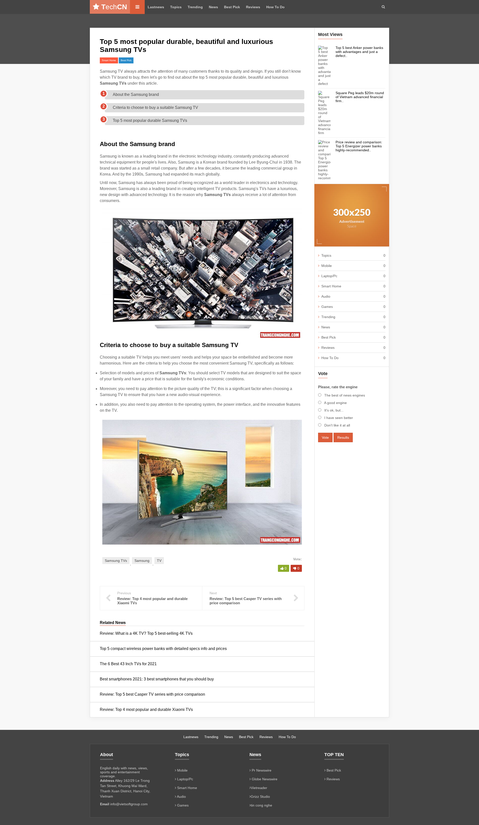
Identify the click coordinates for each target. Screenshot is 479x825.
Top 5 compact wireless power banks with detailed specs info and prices (163, 648)
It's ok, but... (333, 410)
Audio (353, 296)
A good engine (335, 403)
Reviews (253, 7)
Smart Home (109, 60)
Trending (195, 7)
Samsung (141, 561)
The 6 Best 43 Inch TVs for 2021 (128, 664)
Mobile (353, 266)
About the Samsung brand (136, 94)
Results (343, 437)
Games (353, 307)
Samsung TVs (116, 561)
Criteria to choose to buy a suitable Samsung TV (155, 107)
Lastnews (156, 7)
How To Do (275, 7)
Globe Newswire (264, 779)
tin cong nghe (261, 805)
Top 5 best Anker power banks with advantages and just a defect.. (359, 52)
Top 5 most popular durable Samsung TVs (150, 120)
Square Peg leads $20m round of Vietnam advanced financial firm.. (360, 97)
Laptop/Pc (353, 276)
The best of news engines (344, 395)
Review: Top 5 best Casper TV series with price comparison (152, 694)
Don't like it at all (336, 425)
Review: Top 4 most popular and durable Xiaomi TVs (146, 709)
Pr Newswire (261, 770)
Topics (176, 7)
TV (159, 561)
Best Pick (232, 7)
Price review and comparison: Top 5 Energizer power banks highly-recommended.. (359, 146)
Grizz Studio (260, 797)
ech (114, 7)
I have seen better (338, 418)
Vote (325, 437)
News (213, 7)
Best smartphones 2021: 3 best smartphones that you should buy (157, 679)
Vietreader (259, 788)
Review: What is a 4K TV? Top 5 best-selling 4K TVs (147, 633)
